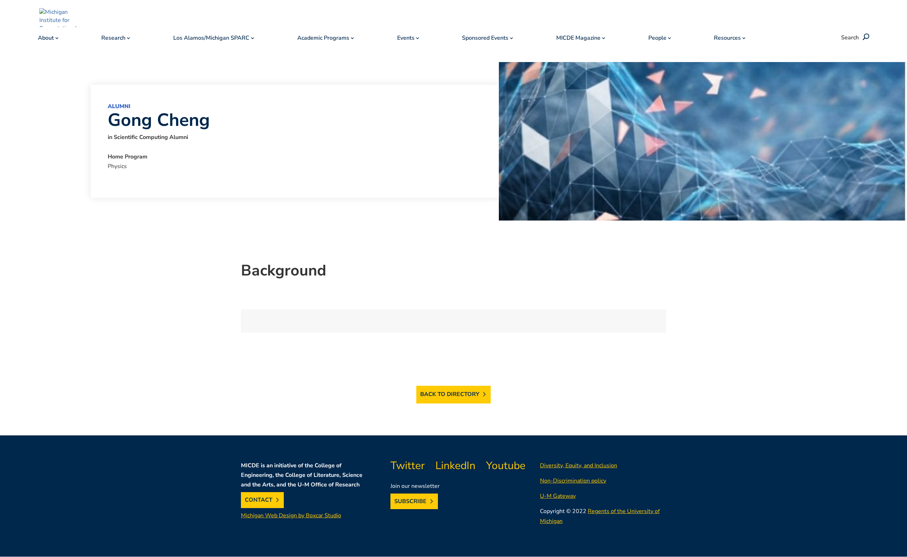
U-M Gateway (558, 496)
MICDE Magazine (578, 38)
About (46, 38)
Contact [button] (258, 500)
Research (113, 38)
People (657, 38)
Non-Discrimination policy (573, 481)
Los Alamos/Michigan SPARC (211, 38)
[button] (864, 37)
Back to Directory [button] (449, 394)
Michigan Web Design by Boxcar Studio (291, 515)
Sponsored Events (485, 38)
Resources (727, 38)
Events (406, 38)
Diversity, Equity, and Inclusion (578, 465)
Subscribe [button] (410, 501)
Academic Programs (323, 38)
